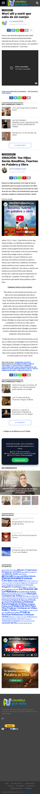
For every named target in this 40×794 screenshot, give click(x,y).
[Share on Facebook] (11, 177)
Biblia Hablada (22, 574)
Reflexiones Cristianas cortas (18, 615)
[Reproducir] (4, 655)
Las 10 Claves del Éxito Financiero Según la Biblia (22, 398)
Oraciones (31, 786)
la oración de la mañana (26, 592)
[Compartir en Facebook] (9, 30)
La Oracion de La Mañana (20, 365)
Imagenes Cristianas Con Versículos (20, 585)
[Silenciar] (32, 655)
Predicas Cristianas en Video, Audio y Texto (20, 369)
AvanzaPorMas (18, 21)
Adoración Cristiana (9, 570)
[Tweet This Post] (16, 177)
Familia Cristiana (30, 581)
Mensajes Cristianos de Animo (19, 594)
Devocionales (7, 364)
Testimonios (20, 786)
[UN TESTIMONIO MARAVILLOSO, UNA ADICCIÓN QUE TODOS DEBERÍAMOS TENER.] (6, 123)
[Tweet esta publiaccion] (16, 97)
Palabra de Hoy (17, 783)
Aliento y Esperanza (27, 570)
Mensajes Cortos (19, 594)
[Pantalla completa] (35, 655)
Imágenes (28, 788)
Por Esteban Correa (19, 169)
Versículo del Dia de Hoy (28, 621)
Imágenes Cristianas (12, 586)
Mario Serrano (7, 594)
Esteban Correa (20, 364)
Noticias (35, 598)
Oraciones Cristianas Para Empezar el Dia (19, 367)
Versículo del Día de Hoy (24, 623)
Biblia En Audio (11, 574)
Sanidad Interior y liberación (15, 619)
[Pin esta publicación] (22, 30)
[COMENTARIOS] (31, 30)
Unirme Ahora (20, 460)
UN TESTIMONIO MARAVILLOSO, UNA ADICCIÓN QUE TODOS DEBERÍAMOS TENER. (25, 123)
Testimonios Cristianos (11, 621)
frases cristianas (14, 583)
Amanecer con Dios (23, 362)
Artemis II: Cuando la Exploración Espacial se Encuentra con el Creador (22, 412)
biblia (3, 574)
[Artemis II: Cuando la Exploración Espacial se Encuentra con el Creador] (6, 413)
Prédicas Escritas (24, 370)
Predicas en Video (9, 370)
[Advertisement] (20, 755)
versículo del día (9, 623)
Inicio (7, 783)
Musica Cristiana (26, 598)
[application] (20, 646)
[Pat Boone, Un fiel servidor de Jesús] (6, 136)
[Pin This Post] (24, 177)
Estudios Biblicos (18, 581)
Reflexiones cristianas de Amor (18, 617)
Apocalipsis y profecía (28, 572)
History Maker (27, 792)
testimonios (28, 619)
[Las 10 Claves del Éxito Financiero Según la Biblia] (6, 400)
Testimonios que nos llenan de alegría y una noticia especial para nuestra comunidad (24, 387)
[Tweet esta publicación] (13, 30)
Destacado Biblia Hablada (24, 576)
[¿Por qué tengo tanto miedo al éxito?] (6, 111)
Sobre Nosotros (17, 788)
